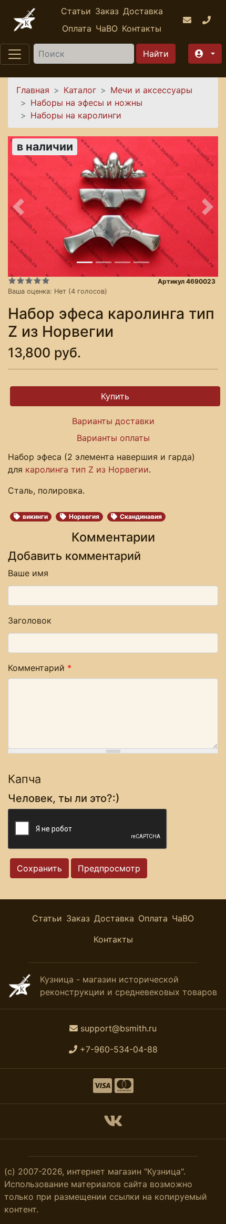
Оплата (76, 28)
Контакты (141, 28)
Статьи (76, 11)
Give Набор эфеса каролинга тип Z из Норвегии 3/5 (29, 280)
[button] (205, 54)
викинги (35, 516)
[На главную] (24, 19)
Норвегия (84, 516)
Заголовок (30, 620)
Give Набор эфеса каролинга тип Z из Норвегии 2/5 (20, 280)
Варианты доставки (113, 421)
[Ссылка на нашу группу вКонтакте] (113, 1124)
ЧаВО (107, 28)
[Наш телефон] (208, 20)
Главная (32, 90)
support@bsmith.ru (118, 1028)
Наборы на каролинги (75, 115)
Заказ (107, 11)
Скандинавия (141, 516)
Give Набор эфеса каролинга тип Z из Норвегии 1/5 (12, 280)
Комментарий (39, 668)
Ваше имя (28, 573)
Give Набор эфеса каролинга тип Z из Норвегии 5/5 (46, 280)
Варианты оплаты (113, 438)
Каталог (80, 90)
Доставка (143, 11)
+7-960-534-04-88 (119, 1049)
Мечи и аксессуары (151, 90)
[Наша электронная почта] (188, 20)
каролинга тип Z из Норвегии (87, 469)
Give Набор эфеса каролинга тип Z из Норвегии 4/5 (37, 280)
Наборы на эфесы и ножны (86, 102)
